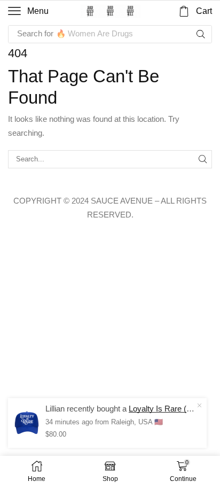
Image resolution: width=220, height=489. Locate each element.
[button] (28, 11)
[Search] (200, 34)
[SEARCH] (203, 159)
